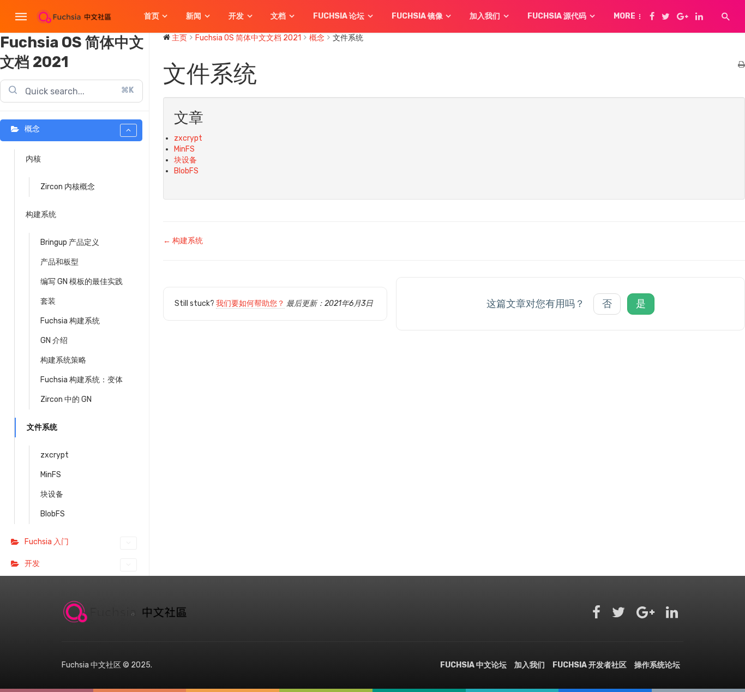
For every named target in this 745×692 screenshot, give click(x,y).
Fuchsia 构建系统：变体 (81, 379)
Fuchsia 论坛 (338, 16)
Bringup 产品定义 (69, 242)
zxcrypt (54, 455)
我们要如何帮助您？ (250, 303)
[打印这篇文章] (741, 65)
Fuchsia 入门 (47, 541)
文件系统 (42, 427)
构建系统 (41, 214)
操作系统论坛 (657, 665)
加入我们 (485, 16)
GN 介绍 (54, 340)
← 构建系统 (183, 240)
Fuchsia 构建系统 (70, 321)
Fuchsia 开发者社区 (589, 665)
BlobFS (52, 514)
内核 (33, 159)
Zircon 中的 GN (66, 399)
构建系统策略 (63, 360)
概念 (32, 129)
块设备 (51, 494)
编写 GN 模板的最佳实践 (81, 281)
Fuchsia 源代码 (556, 16)
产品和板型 (59, 262)
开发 (236, 16)
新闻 (193, 16)
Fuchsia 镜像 (417, 16)
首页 (151, 16)
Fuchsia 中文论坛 (473, 665)
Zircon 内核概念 (67, 186)
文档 (278, 16)
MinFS (50, 474)
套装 (48, 301)
